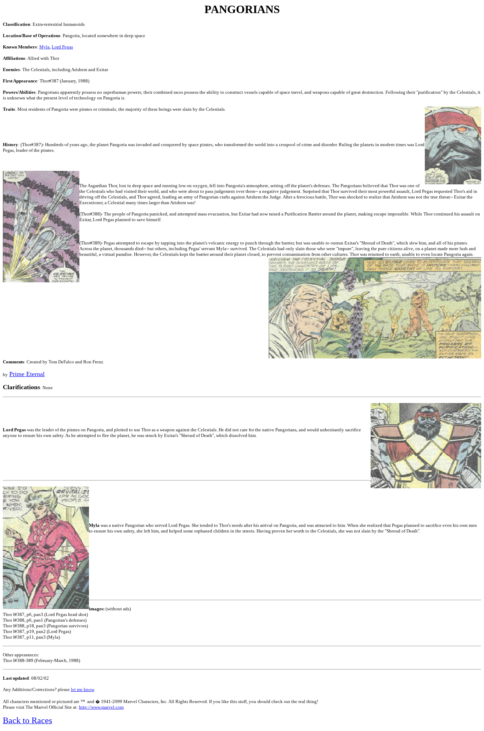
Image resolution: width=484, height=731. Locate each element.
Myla (44, 47)
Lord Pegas (62, 47)
